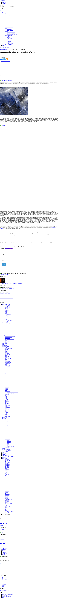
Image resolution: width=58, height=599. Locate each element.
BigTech (6, 349)
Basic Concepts (9, 29)
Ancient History (7, 338)
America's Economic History (10, 336)
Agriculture (7, 419)
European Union (10, 19)
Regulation (6, 315)
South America (7, 405)
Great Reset (7, 369)
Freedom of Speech (8, 474)
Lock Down (7, 381)
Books (3, 327)
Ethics (8, 18)
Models (6, 28)
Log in (8, 590)
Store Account (6, 47)
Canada (6, 351)
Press (5, 493)
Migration (6, 389)
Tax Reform (9, 41)
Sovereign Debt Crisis (8, 499)
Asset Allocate (7, 306)
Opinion (6, 313)
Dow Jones (9, 441)
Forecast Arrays (7, 330)
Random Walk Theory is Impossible (6, 298)
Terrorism (6, 502)
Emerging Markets (10, 16)
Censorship (7, 353)
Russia (6, 402)
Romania (6, 400)
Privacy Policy (4, 595)
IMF (5, 480)
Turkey (6, 413)
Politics (6, 13)
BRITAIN (6, 350)
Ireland (6, 376)
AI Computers (7, 305)
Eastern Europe (7, 361)
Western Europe (7, 416)
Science (6, 404)
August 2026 (4, 548)
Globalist (6, 477)
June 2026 (4, 550)
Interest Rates (7, 431)
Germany (8, 20)
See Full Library (10, 43)
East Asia (6, 360)
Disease (6, 359)
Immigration (4, 345)
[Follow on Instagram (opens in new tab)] (3, 5)
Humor (3, 344)
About (3, 45)
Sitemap (3, 597)
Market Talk (7, 21)
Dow (8, 39)
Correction (6, 470)
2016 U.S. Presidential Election (12, 392)
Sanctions (6, 497)
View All (3, 554)
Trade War (6, 412)
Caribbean (6, 352)
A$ (7, 424)
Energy (6, 422)
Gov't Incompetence (8, 478)
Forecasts (4, 328)
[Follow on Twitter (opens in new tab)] (2, 5)
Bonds (6, 420)
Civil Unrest (7, 466)
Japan (6, 379)
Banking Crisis (7, 459)
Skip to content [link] (2, 0)
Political (8, 42)
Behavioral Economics (6, 326)
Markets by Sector (5, 418)
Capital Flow (7, 463)
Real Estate (7, 438)
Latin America (7, 380)
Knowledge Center (5, 26)
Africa (6, 347)
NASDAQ (9, 442)
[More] (7, 59)
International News (8, 15)
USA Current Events (10, 393)
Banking (3, 325)
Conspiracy (7, 469)
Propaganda (7, 495)
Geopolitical (7, 476)
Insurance (6, 374)
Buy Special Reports (8, 44)
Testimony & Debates (11, 33)
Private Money (7, 494)
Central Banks (7, 465)
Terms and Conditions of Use (7, 594)
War (5, 508)
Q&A (3, 452)
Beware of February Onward (5, 293)
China (6, 355)
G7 (5, 475)
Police (6, 397)
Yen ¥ (8, 429)
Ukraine (6, 414)
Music (6, 312)
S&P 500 (8, 445)
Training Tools (7, 319)
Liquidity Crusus (8, 484)
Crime (6, 357)
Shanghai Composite (10, 446)
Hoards (6, 340)
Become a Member (3, 590)
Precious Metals (7, 432)
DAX (8, 440)
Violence (6, 507)
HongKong (7, 371)
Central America (7, 354)
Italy (5, 378)
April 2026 (4, 552)
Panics (6, 342)
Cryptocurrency (7, 472)
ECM (6, 309)
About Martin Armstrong (9, 27)
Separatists (6, 498)
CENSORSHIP (7, 464)
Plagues (3, 448)
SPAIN (6, 408)
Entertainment (9, 17)
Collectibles (7, 356)
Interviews (6, 31)
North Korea (7, 394)
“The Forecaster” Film (11, 32)
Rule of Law (7, 401)
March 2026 (4, 553)
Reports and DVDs (8, 450)
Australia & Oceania (8, 348)
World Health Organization (9, 511)
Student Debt (7, 500)
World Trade (7, 512)
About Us (4, 2)
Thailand (6, 411)
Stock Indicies (7, 439)
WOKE (6, 510)
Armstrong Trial (7, 323)
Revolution (6, 399)
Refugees (8, 366)
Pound (8, 427)
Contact (3, 585)
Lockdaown (7, 382)
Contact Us (4, 3)
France (6, 367)
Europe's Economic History (9, 339)
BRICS (6, 461)
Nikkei (8, 443)
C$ (7, 425)
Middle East (7, 387)
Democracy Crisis (8, 358)
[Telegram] (5, 59)
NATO (6, 486)
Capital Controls (7, 462)
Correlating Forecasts (4, 274)
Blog (3, 12)
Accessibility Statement (6, 596)
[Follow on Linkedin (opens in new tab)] (0, 5)
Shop (3, 586)
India (5, 373)
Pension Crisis (7, 490)
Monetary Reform (8, 485)
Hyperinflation (7, 341)
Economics (6, 14)
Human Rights (7, 479)
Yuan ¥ (8, 430)
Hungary (6, 372)
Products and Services (6, 449)
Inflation (6, 311)
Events (3, 578)
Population (6, 492)
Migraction (6, 388)
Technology (7, 447)
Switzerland (7, 409)
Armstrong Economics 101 (7, 304)
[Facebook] (1, 59)
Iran (5, 375)
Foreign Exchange (8, 423)
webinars (3, 457)
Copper (8, 434)
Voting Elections (7, 321)
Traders (6, 504)
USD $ (8, 428)
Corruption (6, 471)
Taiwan (6, 410)
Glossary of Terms (10, 30)
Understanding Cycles (6, 49)
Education (6, 473)
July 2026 (4, 549)
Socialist (6, 316)
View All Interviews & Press (12, 34)
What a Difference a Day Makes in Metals (7, 288)
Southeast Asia (7, 407)
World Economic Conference (10, 456)
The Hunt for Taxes (8, 503)
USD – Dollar (9, 38)
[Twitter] (3, 59)
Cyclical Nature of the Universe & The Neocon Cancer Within (11, 283)
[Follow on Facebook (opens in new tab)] (1, 5)
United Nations (7, 506)
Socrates (6, 451)
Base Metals (9, 433)
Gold (8, 36)
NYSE (8, 444)
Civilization (7, 467)
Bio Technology (7, 460)
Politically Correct (8, 314)
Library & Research (8, 35)
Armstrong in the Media (6, 322)
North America (7, 391)
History (8, 40)
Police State (7, 491)
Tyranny (6, 505)
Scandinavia (7, 403)
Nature (6, 390)
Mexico (6, 386)
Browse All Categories (9, 22)
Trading (6, 318)
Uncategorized (4, 454)
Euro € (8, 426)
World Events (4, 458)
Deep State (6, 308)
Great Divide (4, 334)
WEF (5, 509)
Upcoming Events (5, 455)
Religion (6, 496)
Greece (6, 370)
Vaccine (6, 415)
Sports (6, 317)
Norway (6, 395)
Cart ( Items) (6, 8)
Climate (6, 468)
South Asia (6, 406)
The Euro (8, 37)
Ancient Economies (8, 337)
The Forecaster (7, 324)
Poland (6, 396)
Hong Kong (4, 343)
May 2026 (4, 551)
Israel (5, 377)
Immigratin (6, 481)
